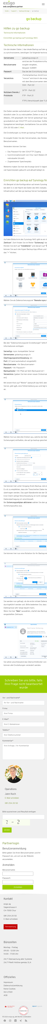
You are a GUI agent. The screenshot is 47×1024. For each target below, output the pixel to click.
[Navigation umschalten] (43, 4)
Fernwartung (10, 927)
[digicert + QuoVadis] (37, 1006)
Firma (4, 709)
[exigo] (12, 4)
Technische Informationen (14, 33)
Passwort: (6, 878)
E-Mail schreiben (12, 798)
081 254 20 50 (11, 803)
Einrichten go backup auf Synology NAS (21, 38)
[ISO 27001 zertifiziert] (23, 1011)
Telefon (6, 730)
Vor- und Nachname (11, 698)
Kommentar (7, 741)
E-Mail (21, 128)
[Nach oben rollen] (42, 1019)
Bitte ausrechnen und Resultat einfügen (19, 812)
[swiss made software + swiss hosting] (10, 1007)
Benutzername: (8, 870)
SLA (29, 963)
